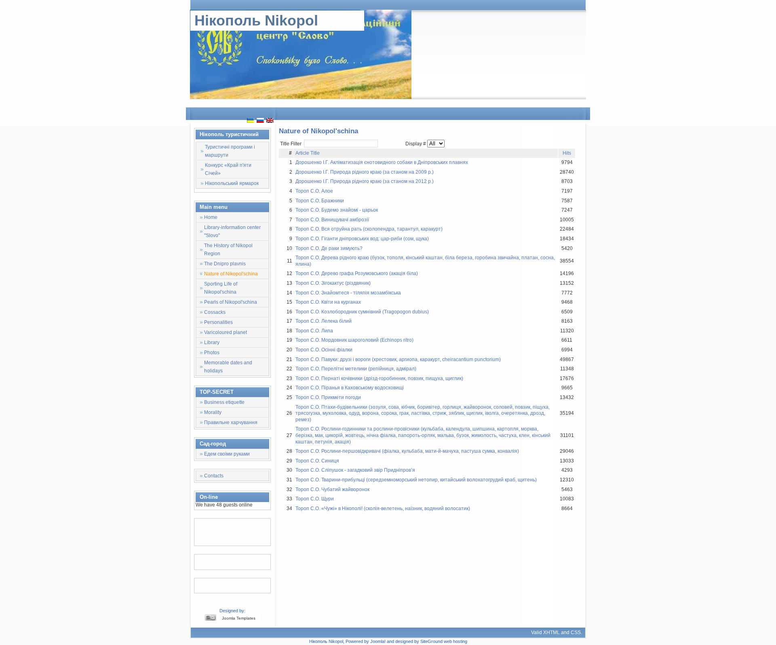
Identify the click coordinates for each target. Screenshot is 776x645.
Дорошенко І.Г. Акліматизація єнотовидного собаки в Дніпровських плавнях (381, 162)
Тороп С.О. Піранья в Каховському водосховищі (349, 388)
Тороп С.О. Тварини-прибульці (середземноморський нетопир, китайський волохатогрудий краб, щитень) (416, 480)
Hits (567, 153)
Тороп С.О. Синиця (317, 461)
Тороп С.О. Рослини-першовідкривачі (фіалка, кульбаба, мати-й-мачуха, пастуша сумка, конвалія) (407, 451)
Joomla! (378, 641)
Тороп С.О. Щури (314, 499)
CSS (576, 632)
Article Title (307, 153)
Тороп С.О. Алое (314, 191)
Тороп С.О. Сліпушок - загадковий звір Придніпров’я (355, 470)
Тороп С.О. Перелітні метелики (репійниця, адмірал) (355, 369)
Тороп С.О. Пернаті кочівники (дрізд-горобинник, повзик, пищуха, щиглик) (379, 378)
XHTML (551, 632)
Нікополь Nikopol (256, 20)
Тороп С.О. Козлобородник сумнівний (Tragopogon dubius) (362, 312)
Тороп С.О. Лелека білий (323, 321)
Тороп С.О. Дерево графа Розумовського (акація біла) (356, 273)
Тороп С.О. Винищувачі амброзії (332, 220)
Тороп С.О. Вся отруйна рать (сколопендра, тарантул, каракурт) (369, 229)
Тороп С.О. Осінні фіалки (323, 350)
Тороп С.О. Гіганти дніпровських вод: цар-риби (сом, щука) (362, 239)
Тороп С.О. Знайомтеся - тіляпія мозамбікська (348, 293)
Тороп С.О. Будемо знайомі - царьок (336, 210)
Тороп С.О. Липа (314, 331)
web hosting (455, 641)
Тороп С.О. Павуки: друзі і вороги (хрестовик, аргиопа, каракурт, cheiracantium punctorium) (398, 359)
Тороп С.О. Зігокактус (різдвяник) (333, 283)
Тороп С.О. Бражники (319, 201)
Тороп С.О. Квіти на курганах (328, 302)
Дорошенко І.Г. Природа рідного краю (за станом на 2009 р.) (364, 172)
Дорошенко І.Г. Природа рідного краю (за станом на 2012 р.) (364, 181)
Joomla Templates (238, 618)
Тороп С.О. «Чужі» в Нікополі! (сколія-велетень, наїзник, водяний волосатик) (382, 508)
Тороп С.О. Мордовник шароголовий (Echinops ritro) (354, 340)
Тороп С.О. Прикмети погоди (328, 397)
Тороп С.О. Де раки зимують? (329, 248)
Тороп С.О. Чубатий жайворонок (332, 489)
